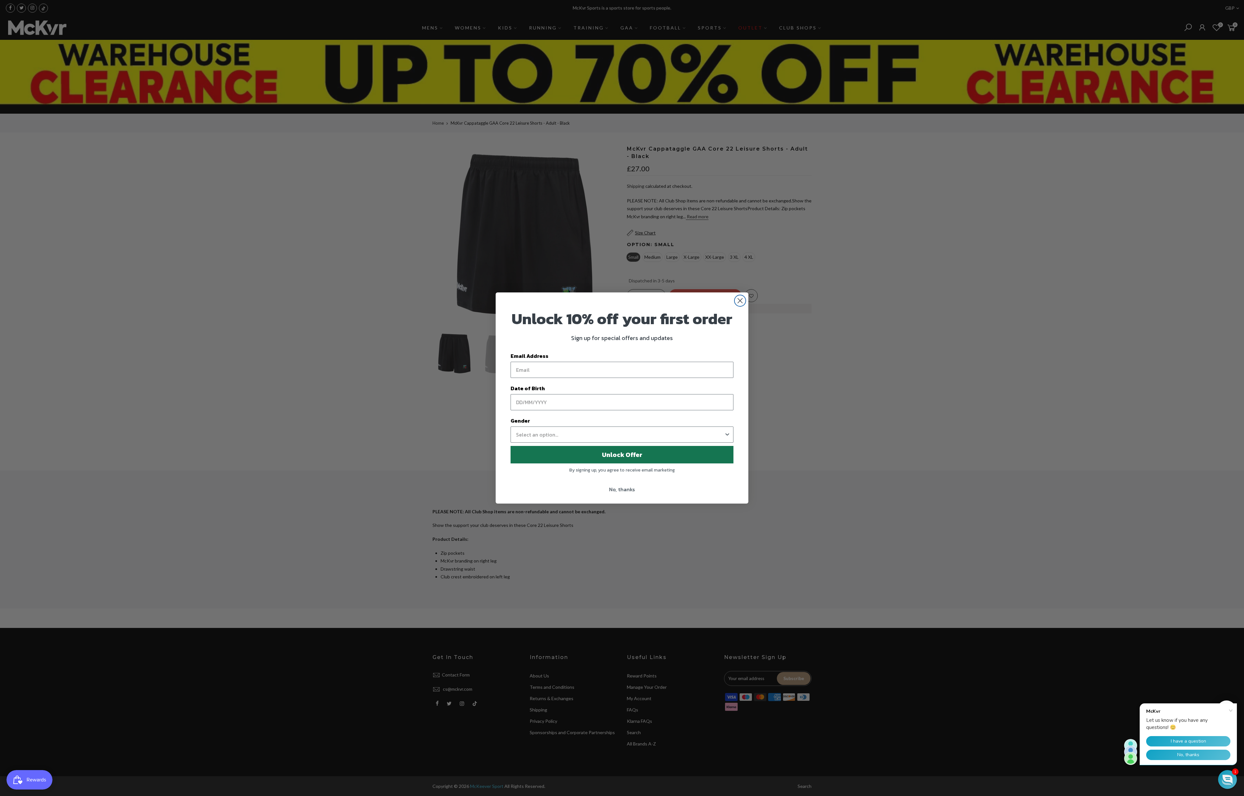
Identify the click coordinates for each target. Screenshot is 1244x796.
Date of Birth (528, 388)
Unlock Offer (622, 455)
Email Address (529, 356)
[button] (1227, 779)
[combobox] (620, 434)
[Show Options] (727, 434)
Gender (520, 421)
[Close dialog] (740, 300)
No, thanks (622, 489)
